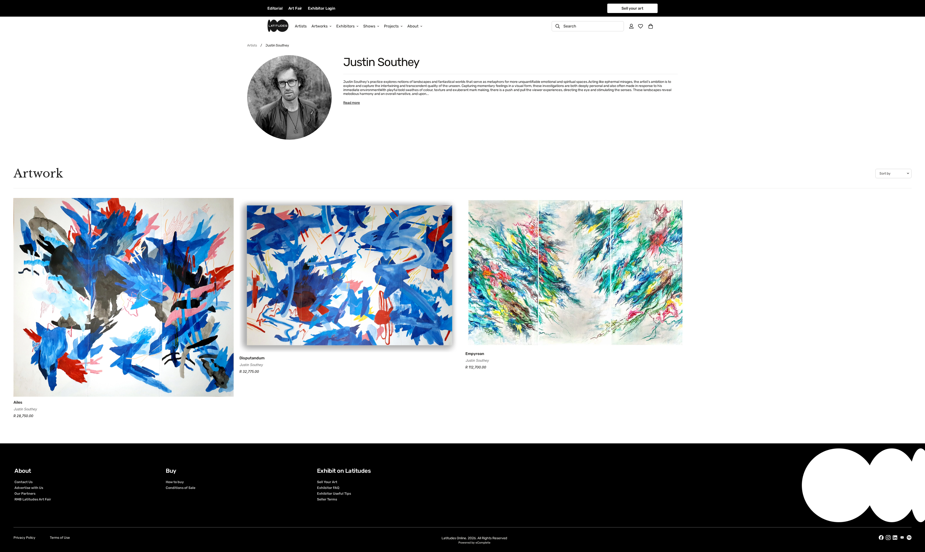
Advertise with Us (28, 488)
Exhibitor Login (321, 8)
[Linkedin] (895, 537)
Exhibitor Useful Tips (334, 493)
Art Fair (295, 8)
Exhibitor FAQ (328, 488)
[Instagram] (888, 537)
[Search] (557, 26)
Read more (351, 103)
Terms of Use (60, 538)
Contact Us (23, 482)
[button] (650, 26)
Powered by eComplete (474, 542)
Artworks (319, 26)
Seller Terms (327, 499)
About (412, 26)
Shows (369, 26)
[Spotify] (909, 537)
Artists (301, 26)
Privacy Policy (24, 538)
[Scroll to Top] (915, 525)
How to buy (175, 482)
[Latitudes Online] (278, 26)
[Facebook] (881, 537)
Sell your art (632, 8)
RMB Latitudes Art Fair (32, 499)
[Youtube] (902, 537)
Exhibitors (345, 26)
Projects (391, 26)
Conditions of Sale (180, 488)
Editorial (275, 8)
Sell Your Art (327, 482)
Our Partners (24, 493)
